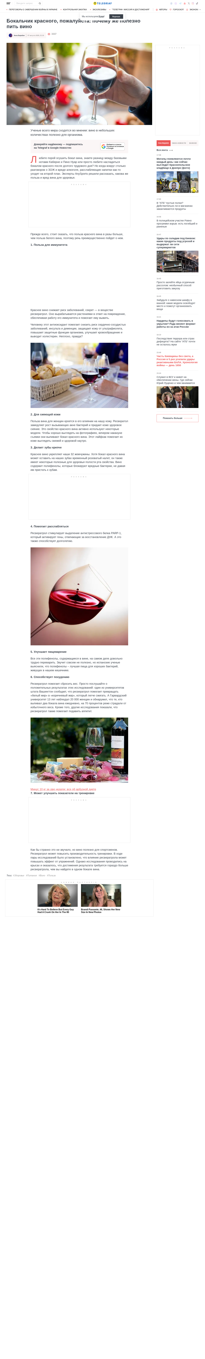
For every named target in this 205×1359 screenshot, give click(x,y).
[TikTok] (197, 3)
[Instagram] (193, 3)
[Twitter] (189, 3)
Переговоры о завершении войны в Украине (33, 9)
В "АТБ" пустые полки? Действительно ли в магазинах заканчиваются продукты (175, 206)
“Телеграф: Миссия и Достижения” (131, 9)
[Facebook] (171, 3)
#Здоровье (18, 875)
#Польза (51, 875)
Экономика (196, 9)
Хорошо (116, 16)
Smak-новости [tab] (179, 143)
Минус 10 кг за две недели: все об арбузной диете (63, 789)
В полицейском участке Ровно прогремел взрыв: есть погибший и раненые (177, 223)
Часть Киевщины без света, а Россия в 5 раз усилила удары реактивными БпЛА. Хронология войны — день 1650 (177, 361)
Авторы (163, 9)
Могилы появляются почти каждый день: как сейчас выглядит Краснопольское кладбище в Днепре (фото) (174, 163)
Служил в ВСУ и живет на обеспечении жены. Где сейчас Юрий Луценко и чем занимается (176, 380)
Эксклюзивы (99, 9)
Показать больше (172, 418)
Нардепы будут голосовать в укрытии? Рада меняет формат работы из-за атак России (176, 323)
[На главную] (102, 3)
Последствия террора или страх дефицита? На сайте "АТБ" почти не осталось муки (176, 341)
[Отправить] (40, 3)
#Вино (42, 875)
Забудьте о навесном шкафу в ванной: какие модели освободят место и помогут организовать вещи (176, 305)
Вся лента (162, 150)
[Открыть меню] (8, 3)
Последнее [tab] (163, 143)
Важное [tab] (193, 143)
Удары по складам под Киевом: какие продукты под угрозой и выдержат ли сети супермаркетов (176, 243)
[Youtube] (185, 3)
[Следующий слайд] (200, 9)
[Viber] (175, 3)
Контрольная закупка (75, 9)
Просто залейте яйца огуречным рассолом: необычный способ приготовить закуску (175, 285)
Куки (101, 16)
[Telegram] (180, 3)
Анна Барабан (19, 35)
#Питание (31, 875)
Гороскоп (178, 9)
